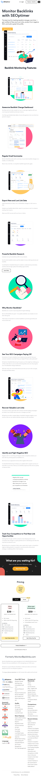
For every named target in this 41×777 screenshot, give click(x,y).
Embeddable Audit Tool (19, 686)
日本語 (33, 696)
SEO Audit (17, 705)
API (16, 700)
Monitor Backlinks (19, 694)
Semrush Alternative (32, 710)
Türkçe (29, 701)
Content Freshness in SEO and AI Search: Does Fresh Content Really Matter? (33, 763)
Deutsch (33, 690)
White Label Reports (20, 698)
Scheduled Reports (19, 742)
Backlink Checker (19, 681)
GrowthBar (17, 731)
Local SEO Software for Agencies (20, 736)
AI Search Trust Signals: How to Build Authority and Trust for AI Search (33, 730)
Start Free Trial (20, 569)
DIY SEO (17, 727)
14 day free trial (20, 589)
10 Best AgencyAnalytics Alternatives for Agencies (32, 723)
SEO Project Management (18, 745)
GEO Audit (17, 707)
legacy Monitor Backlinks (10, 672)
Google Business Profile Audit (19, 710)
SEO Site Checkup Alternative (32, 713)
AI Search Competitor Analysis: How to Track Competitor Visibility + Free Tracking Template (33, 744)
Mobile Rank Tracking (20, 738)
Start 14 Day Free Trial (9, 638)
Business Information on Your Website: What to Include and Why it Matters (33, 737)
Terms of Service (24, 774)
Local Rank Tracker (19, 733)
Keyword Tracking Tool (20, 692)
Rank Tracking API (19, 740)
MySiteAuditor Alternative (31, 707)
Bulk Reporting (18, 683)
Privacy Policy (17, 774)
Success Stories (31, 686)
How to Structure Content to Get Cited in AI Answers (33, 757)
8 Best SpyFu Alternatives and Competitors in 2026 (33, 751)
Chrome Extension (19, 725)
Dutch (36, 696)
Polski (29, 697)
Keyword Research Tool (19, 690)
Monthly (16, 599)
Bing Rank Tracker (19, 723)
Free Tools (17, 729)
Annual (24, 599)
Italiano (29, 696)
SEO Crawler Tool (19, 696)
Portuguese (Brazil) (32, 699)
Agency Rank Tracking (20, 718)
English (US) (34, 688)
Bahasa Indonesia (32, 694)
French (33, 692)
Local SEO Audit (19, 713)
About (29, 683)
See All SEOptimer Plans (20, 649)
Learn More (6, 270)
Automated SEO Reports (19, 720)
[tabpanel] (20, 483)
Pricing (29, 684)
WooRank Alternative (33, 716)
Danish (29, 690)
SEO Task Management (20, 748)
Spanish (29, 692)
